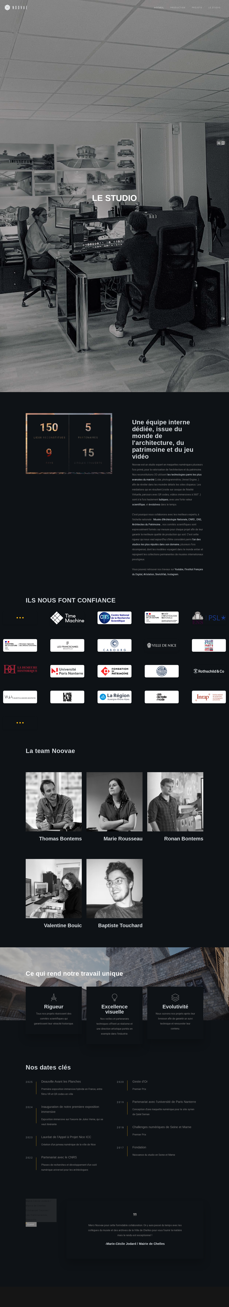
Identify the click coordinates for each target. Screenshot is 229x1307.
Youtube (179, 569)
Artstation (148, 574)
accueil (159, 8)
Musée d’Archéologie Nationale (170, 519)
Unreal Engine (189, 479)
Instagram (172, 574)
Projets (197, 8)
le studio (214, 8)
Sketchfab (160, 574)
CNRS (191, 519)
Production (177, 8)
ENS (198, 519)
